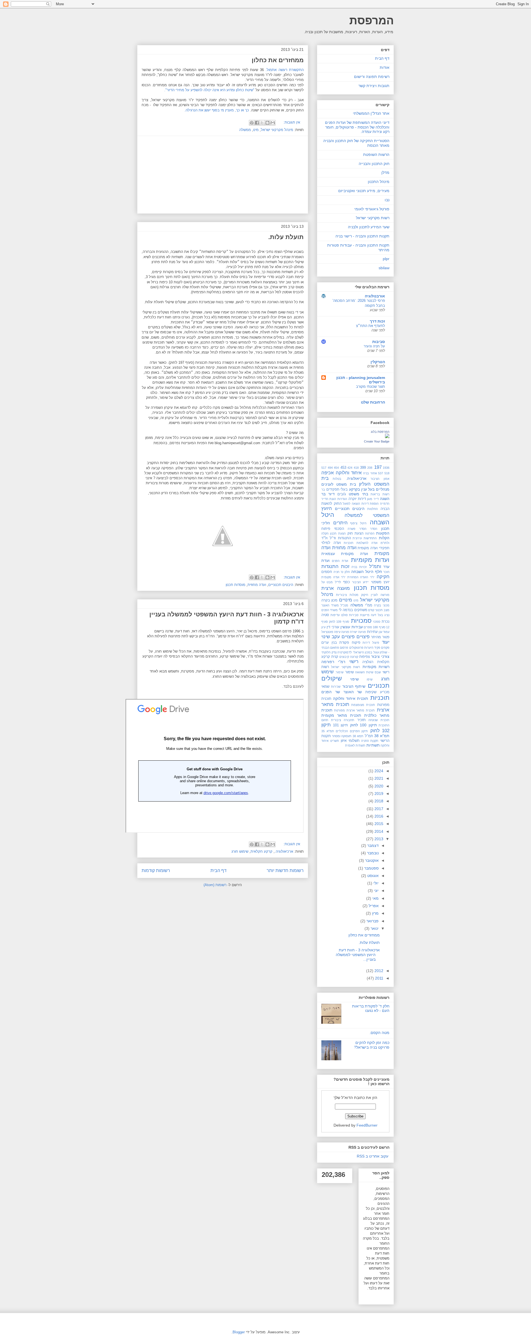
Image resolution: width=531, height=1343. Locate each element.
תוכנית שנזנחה (378, 720)
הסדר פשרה (357, 528)
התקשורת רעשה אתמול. (284, 70)
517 (323, 467)
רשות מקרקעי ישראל (372, 218)
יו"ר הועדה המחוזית (360, 577)
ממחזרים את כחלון (278, 60)
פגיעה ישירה (358, 631)
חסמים (326, 572)
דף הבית (218, 870)
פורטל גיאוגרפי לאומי (371, 209)
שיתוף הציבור (354, 686)
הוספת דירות (370, 503)
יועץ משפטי (380, 582)
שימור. (339, 672)
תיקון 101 (340, 725)
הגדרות (342, 499)
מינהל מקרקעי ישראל (277, 130)
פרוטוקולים (356, 647)
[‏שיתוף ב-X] (262, 122)
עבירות (357, 627)
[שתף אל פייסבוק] (257, 122)
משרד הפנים (329, 610)
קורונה (354, 656)
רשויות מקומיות (376, 666)
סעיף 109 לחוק (339, 621)
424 (349, 467)
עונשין (345, 627)
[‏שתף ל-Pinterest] (251, 122)
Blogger (239, 1332)
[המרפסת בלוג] (387, 436)
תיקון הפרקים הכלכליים (352, 731)
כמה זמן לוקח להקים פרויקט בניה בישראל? (371, 1044)
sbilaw (384, 268)
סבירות (353, 615)
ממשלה (245, 130)
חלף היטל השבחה (366, 571)
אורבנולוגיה (375, 296)
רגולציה (367, 662)
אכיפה (327, 472)
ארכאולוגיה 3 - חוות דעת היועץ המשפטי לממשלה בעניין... (358, 955)
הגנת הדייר (328, 499)
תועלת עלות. (286, 237)
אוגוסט (372, 875)
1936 (386, 467)
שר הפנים (330, 692)
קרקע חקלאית (261, 851)
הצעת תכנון (337, 533)
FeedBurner (367, 1125)
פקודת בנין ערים (335, 643)
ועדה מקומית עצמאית (344, 553)
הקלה (325, 533)
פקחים (385, 647)
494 (330, 467)
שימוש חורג (239, 851)
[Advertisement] (222, 174)
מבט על (327, 582)
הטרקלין (378, 362)
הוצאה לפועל (351, 503)
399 (363, 468)
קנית (334, 657)
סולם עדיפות (338, 615)
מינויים (345, 600)
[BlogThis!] (267, 122)
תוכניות (379, 697)
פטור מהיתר (380, 637)
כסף (346, 582)
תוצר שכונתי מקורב (370, 386)
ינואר (374, 928)
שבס (378, 672)
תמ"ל (369, 736)
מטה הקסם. (379, 1032)
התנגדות (344, 538)
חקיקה (383, 576)
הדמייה (384, 503)
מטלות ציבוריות (347, 594)
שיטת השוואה (364, 672)
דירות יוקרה (357, 499)
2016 (378, 816)
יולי (375, 883)
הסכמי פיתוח (332, 529)
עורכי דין (333, 627)
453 (343, 468)
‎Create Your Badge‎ (376, 441)
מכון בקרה (329, 600)
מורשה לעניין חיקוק (375, 594)
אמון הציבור (380, 478)
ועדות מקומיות (370, 559)
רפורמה (327, 661)
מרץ (375, 913)
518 (386, 473)
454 (336, 467)
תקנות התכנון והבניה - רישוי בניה (362, 236)
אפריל (373, 906)
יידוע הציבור (360, 582)
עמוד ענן (384, 631)
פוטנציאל (327, 631)
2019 (378, 793)
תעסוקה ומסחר (342, 736)
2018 (378, 801)
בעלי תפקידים (337, 489)
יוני (376, 890)
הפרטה (369, 533)
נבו (387, 200)
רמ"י (341, 661)
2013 (378, 839)
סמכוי (376, 621)
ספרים (368, 627)
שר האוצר (352, 692)
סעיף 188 (379, 627)
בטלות (337, 478)
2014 (378, 831)
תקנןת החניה (370, 740)
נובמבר (372, 853)
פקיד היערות (372, 647)
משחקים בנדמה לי (353, 610)
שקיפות (370, 692)
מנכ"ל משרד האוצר (334, 605)
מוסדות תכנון (235, 585)
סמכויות (361, 620)
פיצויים (362, 636)
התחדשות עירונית (365, 538)
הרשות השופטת (376, 154)
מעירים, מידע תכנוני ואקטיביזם (363, 191)
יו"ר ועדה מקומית (333, 577)
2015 (378, 823)
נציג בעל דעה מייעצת (374, 615)
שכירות (335, 686)
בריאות (375, 494)
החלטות (372, 509)
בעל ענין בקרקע (361, 489)
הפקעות (382, 533)
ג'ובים (341, 494)
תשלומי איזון (350, 741)
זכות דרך (377, 321)
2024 (378, 771)
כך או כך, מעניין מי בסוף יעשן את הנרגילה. (216, 110)
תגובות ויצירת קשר (373, 85)
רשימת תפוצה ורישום (371, 76)
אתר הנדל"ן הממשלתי (371, 113)
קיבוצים (344, 656)
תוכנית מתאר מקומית (341, 715)
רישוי (353, 661)
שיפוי (354, 679)
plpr (386, 258)
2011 (378, 978)
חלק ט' (345, 572)
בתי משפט (358, 494)
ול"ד (324, 538)
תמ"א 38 (381, 736)
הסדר (373, 528)
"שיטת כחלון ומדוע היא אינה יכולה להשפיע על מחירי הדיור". (210, 90)
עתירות (372, 632)
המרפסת (371, 20)
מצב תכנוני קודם (378, 610)
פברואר (372, 921)
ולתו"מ (385, 542)
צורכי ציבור (380, 656)
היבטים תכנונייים (280, 585)
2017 (378, 809)
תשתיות (373, 745)
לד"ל (338, 582)
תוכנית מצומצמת (363, 704)
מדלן (385, 172)
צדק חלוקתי (329, 652)
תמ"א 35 (327, 731)
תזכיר (361, 720)
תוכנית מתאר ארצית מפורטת (354, 710)
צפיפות (364, 657)
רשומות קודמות (156, 870)
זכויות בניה (359, 567)
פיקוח (356, 643)
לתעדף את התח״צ (370, 326)
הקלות (384, 538)
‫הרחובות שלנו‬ (373, 402)
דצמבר (372, 845)
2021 (378, 778)
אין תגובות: (291, 122)
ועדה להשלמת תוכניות (361, 542)
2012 (378, 970)
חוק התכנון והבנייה (374, 163)
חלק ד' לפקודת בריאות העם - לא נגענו (370, 1008)
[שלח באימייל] (272, 122)
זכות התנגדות (335, 566)
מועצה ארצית (335, 588)
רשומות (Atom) (215, 885)
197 (378, 467)
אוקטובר (371, 860)
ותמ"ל (375, 566)
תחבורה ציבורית (342, 720)
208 (369, 467)
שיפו (370, 679)
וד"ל (333, 538)
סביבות (378, 341)
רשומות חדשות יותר (285, 870)
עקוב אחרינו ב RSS (372, 1156)
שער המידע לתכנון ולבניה (368, 227)
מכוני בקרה (381, 605)
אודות (384, 67)
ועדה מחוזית (257, 585)
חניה (336, 572)
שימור (349, 672)
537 (380, 473)
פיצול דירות (371, 642)
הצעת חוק (355, 533)
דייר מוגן (372, 499)
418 (356, 467)
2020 (378, 786)
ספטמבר (371, 868)
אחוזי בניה (370, 473)
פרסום (344, 647)
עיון (323, 627)
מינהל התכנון (378, 181)
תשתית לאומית (355, 745)
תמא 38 (358, 736)
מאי (375, 898)
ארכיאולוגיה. (284, 851)
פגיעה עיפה (341, 631)
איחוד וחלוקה (349, 472)
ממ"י (368, 605)
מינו (256, 130)
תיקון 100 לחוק (363, 725)
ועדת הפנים (340, 560)
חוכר (386, 572)
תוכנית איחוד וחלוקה (350, 698)
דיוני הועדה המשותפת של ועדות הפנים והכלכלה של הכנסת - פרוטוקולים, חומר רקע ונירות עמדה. (357, 127)
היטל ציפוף (358, 523)
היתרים (340, 522)
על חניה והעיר (374, 346)
